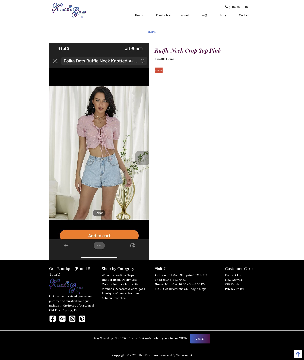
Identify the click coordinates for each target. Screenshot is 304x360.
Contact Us (233, 275)
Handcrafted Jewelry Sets (119, 279)
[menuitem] (139, 15)
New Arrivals (234, 279)
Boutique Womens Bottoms (121, 293)
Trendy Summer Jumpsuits (120, 284)
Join (200, 338)
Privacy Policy (234, 289)
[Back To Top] (297, 354)
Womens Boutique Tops (118, 275)
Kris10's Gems (148, 355)
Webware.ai (184, 355)
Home (152, 31)
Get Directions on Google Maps (185, 289)
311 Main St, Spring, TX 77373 (187, 275)
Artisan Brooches (114, 298)
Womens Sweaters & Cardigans (123, 289)
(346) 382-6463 (238, 7)
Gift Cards (232, 284)
